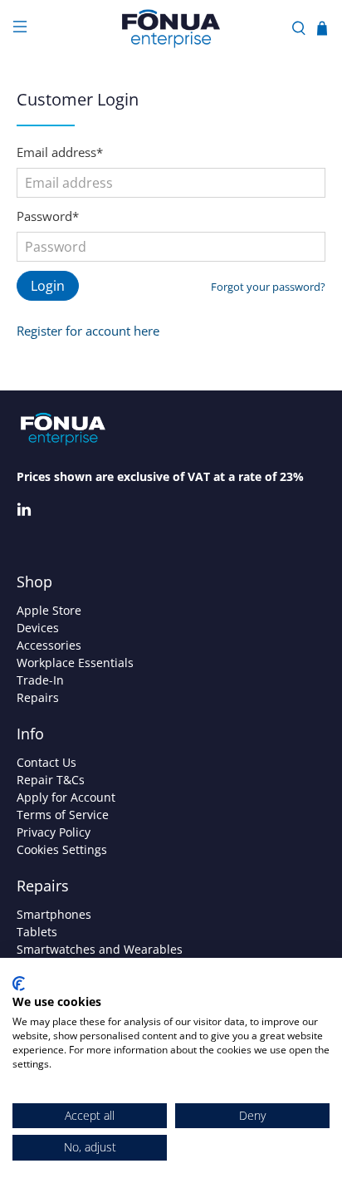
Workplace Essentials (75, 662)
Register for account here (88, 330)
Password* (48, 216)
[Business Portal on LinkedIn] (24, 512)
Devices (38, 628)
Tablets (37, 932)
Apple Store (49, 610)
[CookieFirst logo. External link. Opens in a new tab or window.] (18, 983)
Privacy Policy (53, 832)
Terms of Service (63, 814)
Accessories (49, 645)
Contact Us (46, 762)
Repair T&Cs (51, 780)
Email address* (60, 152)
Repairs (38, 697)
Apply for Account (66, 797)
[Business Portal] (171, 28)
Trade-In (40, 680)
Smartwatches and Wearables (100, 949)
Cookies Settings (62, 849)
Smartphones (54, 914)
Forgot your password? (268, 287)
